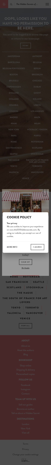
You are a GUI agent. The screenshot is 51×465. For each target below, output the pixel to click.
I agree (37, 247)
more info (12, 247)
